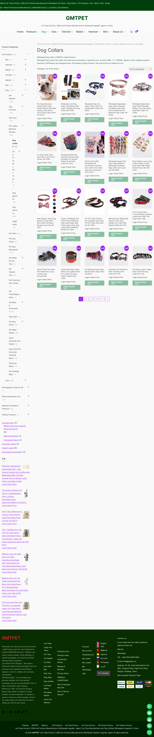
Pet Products (100, 44)
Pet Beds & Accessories (13, 307)
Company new (7, 423)
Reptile (9, 80)
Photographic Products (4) (12, 388)
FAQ (84, 674)
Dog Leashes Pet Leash (13, 169)
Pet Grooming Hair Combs (14, 283)
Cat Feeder (48, 658)
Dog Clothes (49, 681)
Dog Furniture (12, 110)
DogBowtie (14, 224)
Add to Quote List (45, 124)
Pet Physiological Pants (14, 294)
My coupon (86, 662)
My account (87, 651)
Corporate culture (9, 444)
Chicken (66, 32)
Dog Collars (15, 143)
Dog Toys (12, 119)
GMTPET (77, 18)
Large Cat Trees (48, 648)
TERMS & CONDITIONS (62, 678)
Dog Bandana (15, 197)
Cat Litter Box (47, 667)
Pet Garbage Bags (14, 372)
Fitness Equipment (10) (11, 397)
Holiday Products (10, 415)
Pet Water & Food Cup (13, 261)
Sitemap (25, 725)
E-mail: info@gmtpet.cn (126, 661)
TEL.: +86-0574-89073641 (128, 657)
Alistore (45, 725)
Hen (8, 85)
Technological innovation (12, 452)
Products (31, 32)
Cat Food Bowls (47, 686)
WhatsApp (121, 653)
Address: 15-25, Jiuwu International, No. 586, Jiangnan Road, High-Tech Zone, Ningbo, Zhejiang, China (133, 668)
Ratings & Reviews (11, 436)
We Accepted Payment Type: (129, 675)
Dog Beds (48, 677)
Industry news (7, 448)
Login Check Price (44, 118)
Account (85, 647)
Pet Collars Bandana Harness (122, 44)
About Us (118, 32)
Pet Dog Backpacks (13, 250)
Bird (105, 32)
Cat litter (47, 662)
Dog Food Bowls (13, 364)
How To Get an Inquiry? (63, 692)
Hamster (93, 32)
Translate (105, 673)
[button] (37, 32)
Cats (54, 32)
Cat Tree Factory (71, 725)
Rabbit (79, 32)
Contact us (121, 638)
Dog (44, 32)
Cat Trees (47, 643)
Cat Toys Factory (88, 725)
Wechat (120, 649)
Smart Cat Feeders (48, 700)
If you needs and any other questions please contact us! (132, 643)
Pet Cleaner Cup (12, 272)
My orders (86, 659)
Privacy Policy (63, 673)
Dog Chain (14, 317)
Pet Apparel (12, 98)
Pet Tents (14, 233)
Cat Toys (47, 654)
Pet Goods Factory (105, 725)
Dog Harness (14, 211)
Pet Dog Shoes (13, 240)
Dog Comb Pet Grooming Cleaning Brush (15, 353)
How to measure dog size (63, 685)
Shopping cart (88, 655)
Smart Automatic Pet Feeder (14, 341)
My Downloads (86, 668)
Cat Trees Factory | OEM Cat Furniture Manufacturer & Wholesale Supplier (65, 44)
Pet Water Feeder (13, 331)
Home (20, 32)
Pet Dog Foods (13, 323)
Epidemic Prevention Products (10, 407)
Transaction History (11, 440)
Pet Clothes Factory (124, 725)
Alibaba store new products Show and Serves (15, 427)
